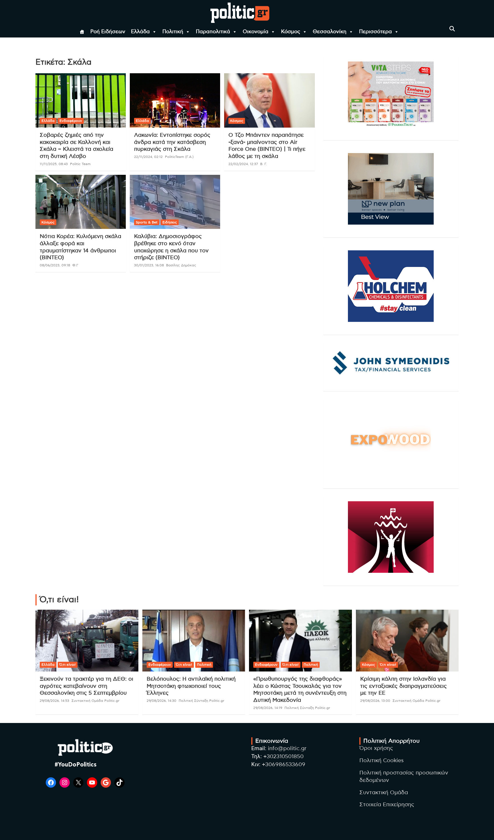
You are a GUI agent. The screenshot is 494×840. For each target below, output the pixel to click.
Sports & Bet (147, 222)
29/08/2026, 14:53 (54, 700)
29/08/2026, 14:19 (267, 708)
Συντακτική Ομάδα (383, 792)
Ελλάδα (140, 31)
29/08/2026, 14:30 (161, 700)
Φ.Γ (75, 265)
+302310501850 (283, 756)
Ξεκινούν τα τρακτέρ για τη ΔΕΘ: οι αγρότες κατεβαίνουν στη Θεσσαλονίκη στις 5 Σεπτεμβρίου (86, 686)
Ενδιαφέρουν (70, 120)
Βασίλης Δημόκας (181, 265)
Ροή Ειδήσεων (107, 31)
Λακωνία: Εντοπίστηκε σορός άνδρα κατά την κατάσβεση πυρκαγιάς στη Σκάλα (172, 142)
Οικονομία (255, 31)
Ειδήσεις (169, 222)
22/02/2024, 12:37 (243, 164)
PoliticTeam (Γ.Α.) (179, 157)
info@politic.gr (287, 748)
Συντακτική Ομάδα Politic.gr (95, 700)
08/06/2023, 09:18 (55, 265)
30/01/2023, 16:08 (149, 265)
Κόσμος (290, 31)
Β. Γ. (263, 164)
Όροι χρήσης (376, 748)
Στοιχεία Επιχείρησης (386, 804)
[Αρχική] (82, 31)
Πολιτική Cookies (381, 760)
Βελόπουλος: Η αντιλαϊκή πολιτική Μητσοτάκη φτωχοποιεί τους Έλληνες (191, 686)
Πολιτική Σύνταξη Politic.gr (201, 700)
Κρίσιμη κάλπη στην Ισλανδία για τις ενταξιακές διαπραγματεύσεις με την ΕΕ (403, 686)
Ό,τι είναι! (67, 664)
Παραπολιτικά (213, 31)
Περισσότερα (375, 31)
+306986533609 (283, 764)
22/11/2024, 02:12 (148, 157)
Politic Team (80, 164)
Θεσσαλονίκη (329, 31)
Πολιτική (172, 31)
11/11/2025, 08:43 (54, 164)
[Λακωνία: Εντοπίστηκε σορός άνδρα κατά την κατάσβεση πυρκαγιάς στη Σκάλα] (175, 100)
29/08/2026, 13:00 (375, 700)
